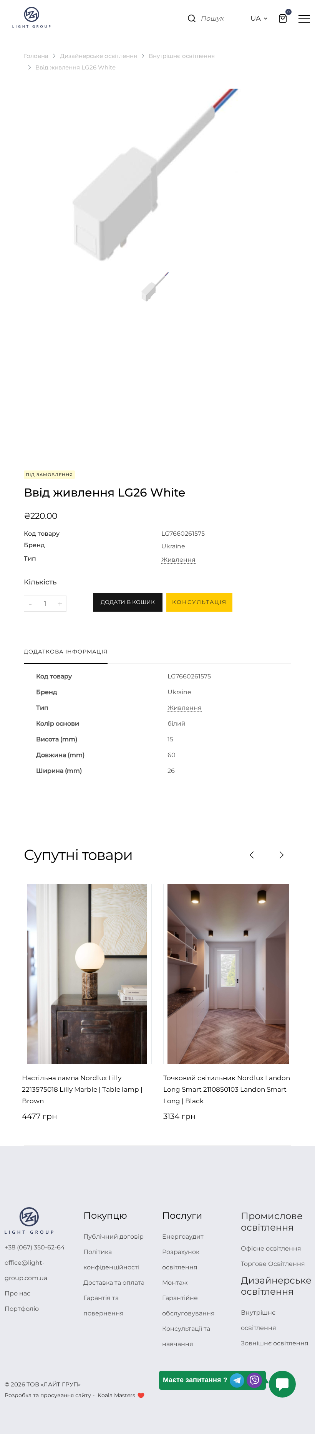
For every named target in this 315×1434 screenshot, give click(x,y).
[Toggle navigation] (304, 18)
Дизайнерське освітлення (98, 55)
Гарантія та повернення (103, 1305)
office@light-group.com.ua (26, 1270)
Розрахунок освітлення (180, 1259)
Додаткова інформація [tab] (66, 651)
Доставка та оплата (113, 1282)
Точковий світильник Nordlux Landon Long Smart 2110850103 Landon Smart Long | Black (226, 1089)
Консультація (199, 602)
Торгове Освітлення (273, 1263)
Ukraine (173, 546)
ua (255, 18)
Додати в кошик (128, 602)
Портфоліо (22, 1308)
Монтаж (174, 1282)
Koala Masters (116, 1395)
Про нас (17, 1293)
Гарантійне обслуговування (188, 1305)
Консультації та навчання (186, 1336)
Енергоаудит (183, 1236)
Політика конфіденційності (111, 1259)
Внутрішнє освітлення (182, 55)
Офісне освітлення (271, 1248)
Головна (36, 55)
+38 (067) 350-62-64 (35, 1247)
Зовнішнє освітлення (274, 1343)
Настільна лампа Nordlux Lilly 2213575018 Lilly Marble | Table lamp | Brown (82, 1089)
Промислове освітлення (272, 1221)
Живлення (178, 559)
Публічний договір (113, 1236)
